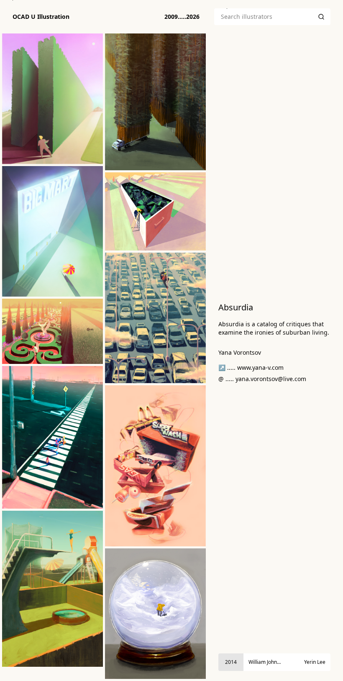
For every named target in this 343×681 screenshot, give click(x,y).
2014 (231, 662)
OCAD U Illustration (41, 17)
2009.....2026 (182, 16)
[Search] (321, 16)
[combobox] (263, 16)
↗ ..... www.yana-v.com (251, 367)
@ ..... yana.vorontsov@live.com (262, 379)
